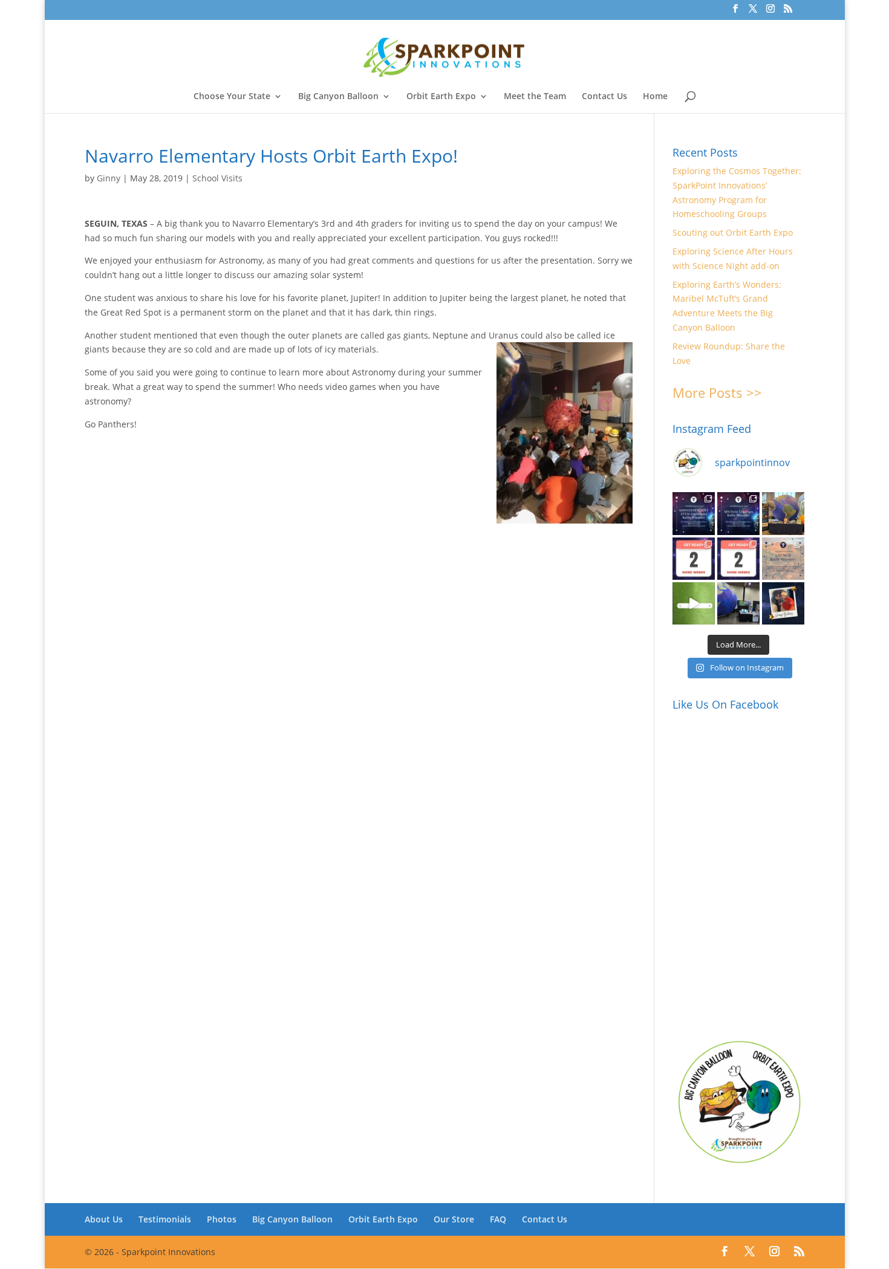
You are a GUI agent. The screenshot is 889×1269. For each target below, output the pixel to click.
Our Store (454, 1219)
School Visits (217, 178)
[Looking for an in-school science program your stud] (693, 603)
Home (655, 97)
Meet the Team (535, 97)
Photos (221, 1219)
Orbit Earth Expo (441, 97)
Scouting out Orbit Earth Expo (732, 232)
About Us (104, 1219)
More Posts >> (717, 392)
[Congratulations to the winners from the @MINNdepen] (693, 513)
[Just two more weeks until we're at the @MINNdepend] (693, 558)
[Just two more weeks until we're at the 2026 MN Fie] (738, 558)
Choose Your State (232, 97)
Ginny (108, 178)
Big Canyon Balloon (338, 97)
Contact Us (604, 97)
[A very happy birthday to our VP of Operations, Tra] (783, 603)
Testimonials (164, 1219)
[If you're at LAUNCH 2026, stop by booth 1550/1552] (738, 603)
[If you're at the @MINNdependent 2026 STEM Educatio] (783, 513)
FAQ (498, 1219)
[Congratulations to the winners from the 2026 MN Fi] (738, 513)
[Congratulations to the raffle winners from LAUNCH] (783, 558)
